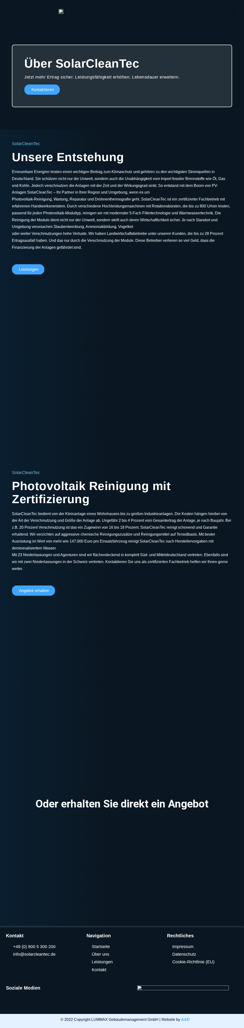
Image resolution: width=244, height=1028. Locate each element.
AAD (185, 1019)
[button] (233, 11)
